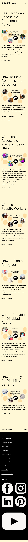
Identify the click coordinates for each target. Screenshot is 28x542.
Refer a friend (5, 446)
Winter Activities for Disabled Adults (14, 318)
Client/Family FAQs (6, 454)
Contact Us (4, 470)
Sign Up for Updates (7, 442)
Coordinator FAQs (6, 462)
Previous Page (6, 429)
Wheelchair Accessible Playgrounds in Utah (12, 142)
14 (24, 429)
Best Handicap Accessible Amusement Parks (12, 18)
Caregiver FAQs (5, 458)
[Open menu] (26, 3)
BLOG (14, 3)
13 (22, 429)
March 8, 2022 (5, 60)
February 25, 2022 (6, 298)
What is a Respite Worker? (13, 206)
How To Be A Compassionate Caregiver (13, 80)
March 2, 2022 (5, 188)
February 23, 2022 (6, 360)
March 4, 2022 (5, 120)
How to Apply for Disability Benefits (11, 380)
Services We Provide (7, 474)
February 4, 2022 (6, 413)
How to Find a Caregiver (12, 262)
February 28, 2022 (6, 244)
